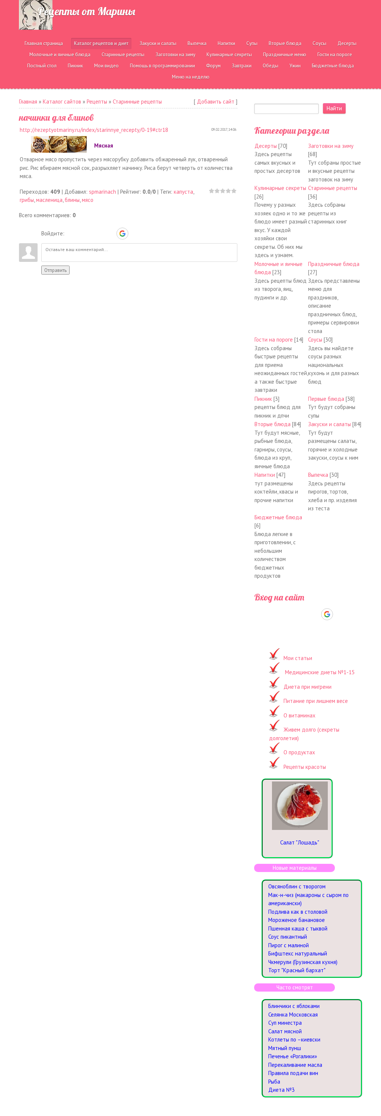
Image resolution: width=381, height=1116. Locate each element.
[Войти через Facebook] (96, 233)
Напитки (264, 474)
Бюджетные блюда (278, 517)
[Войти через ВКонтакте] (84, 233)
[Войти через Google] (122, 234)
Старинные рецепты (137, 101)
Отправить (55, 270)
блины (72, 199)
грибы (27, 199)
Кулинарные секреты (280, 187)
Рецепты (97, 101)
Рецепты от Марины (86, 11)
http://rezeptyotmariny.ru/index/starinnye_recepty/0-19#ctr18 (94, 129)
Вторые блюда (272, 424)
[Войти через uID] (71, 233)
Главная (28, 101)
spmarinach (102, 191)
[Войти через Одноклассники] (135, 233)
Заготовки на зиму (330, 145)
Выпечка (318, 474)
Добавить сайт (215, 101)
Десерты (265, 145)
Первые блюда (326, 398)
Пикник (263, 398)
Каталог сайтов (62, 101)
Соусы (315, 339)
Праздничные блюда (333, 263)
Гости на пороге (273, 339)
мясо (87, 199)
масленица (49, 199)
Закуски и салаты (329, 424)
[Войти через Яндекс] (109, 233)
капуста (183, 191)
